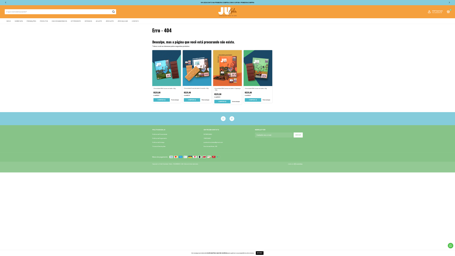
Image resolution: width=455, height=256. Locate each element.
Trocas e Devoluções (158, 146)
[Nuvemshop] (295, 164)
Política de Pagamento (159, 138)
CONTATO (135, 21)
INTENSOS (88, 21)
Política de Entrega (158, 142)
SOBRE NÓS (19, 21)
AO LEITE (99, 21)
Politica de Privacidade (159, 134)
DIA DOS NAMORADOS (59, 21)
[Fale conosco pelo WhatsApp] (450, 245)
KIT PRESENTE (76, 21)
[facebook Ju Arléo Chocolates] (232, 118)
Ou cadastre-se (437, 12)
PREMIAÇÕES (31, 21)
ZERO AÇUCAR (123, 21)
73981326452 (207, 138)
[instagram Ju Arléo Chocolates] (223, 118)
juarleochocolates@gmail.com (213, 142)
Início (9, 21)
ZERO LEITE (110, 21)
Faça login (439, 11)
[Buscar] (113, 12)
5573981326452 (208, 134)
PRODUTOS (44, 21)
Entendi (259, 253)
